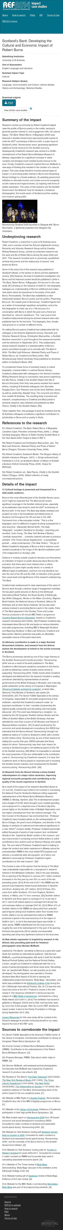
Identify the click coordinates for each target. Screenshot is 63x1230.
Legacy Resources (10, 1017)
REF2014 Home (9, 21)
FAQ (6, 1211)
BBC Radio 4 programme (25, 996)
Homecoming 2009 (36, 1117)
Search (7, 1201)
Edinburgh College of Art (38, 983)
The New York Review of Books (16, 1080)
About (5, 15)
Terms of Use (53, 15)
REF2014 (24, 5)
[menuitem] (5, 15)
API (41, 15)
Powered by (49, 1221)
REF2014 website (12, 1205)
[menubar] (31, 18)
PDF (10, 102)
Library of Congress (29, 1109)
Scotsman (33, 1175)
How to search (18, 15)
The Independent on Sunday (28, 1086)
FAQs (32, 15)
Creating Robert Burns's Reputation (18, 617)
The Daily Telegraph (37, 1076)
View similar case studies (15, 110)
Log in (58, 29)
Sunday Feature (37, 1097)
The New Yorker (42, 1083)
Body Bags (42, 1164)
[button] (31, 109)
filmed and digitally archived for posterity (21, 689)
